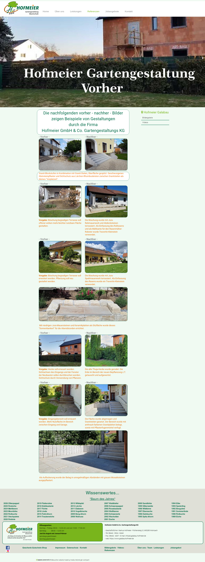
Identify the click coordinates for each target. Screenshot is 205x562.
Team (149, 547)
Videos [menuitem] (145, 122)
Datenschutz (72, 547)
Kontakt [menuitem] (129, 11)
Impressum (60, 547)
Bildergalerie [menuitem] (147, 118)
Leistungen (159, 547)
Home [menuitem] (46, 11)
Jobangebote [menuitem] (112, 11)
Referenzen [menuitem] (93, 11)
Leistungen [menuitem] (76, 11)
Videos (120, 547)
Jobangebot (175, 547)
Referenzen (110, 550)
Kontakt (83, 547)
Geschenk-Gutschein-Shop (34, 547)
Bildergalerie (110, 547)
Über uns (141, 547)
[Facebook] (7, 548)
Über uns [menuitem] (59, 11)
